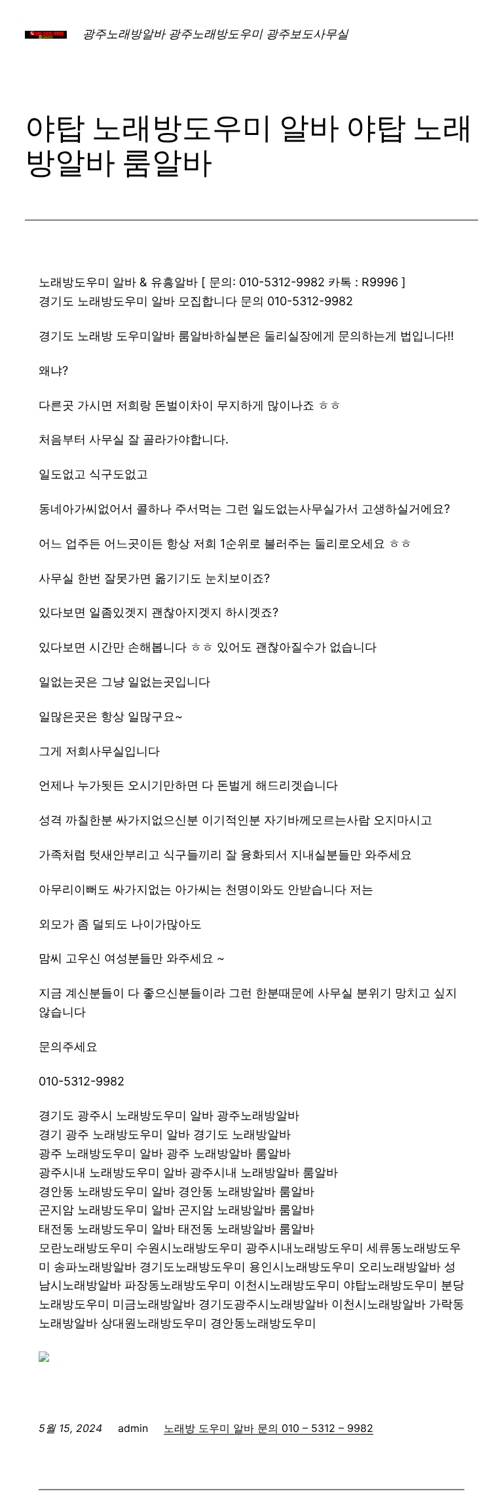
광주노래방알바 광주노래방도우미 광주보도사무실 (215, 34)
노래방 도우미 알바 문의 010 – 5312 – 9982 (268, 1428)
